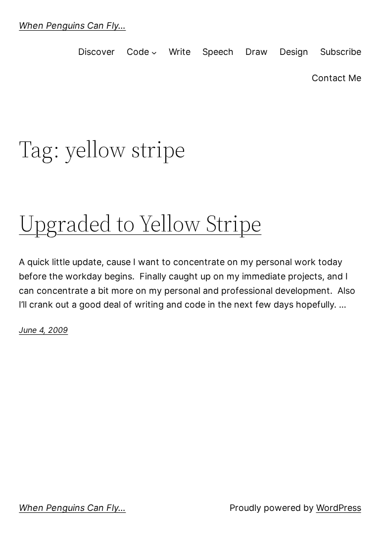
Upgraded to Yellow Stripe (140, 223)
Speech (218, 51)
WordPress (338, 507)
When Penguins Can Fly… (72, 25)
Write (179, 51)
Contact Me (336, 78)
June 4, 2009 (43, 330)
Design (294, 51)
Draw (256, 51)
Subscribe (340, 51)
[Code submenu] (154, 52)
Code (138, 51)
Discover (96, 51)
